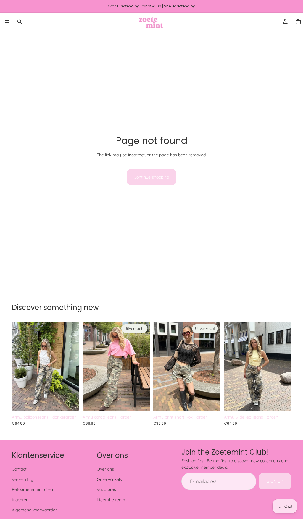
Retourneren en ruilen (32, 489)
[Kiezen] (70, 402)
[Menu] (7, 21)
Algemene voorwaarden (35, 509)
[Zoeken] (19, 21)
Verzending (22, 479)
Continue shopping (151, 177)
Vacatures (106, 489)
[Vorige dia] (18, 366)
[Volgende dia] (72, 366)
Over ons (105, 469)
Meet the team (111, 499)
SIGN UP (275, 481)
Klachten (20, 499)
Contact (19, 469)
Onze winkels (109, 479)
